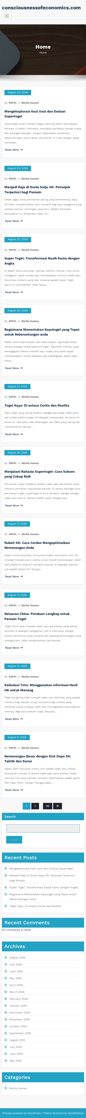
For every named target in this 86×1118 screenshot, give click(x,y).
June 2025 (16, 1053)
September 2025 (20, 1033)
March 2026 (16, 992)
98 (47, 806)
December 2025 (19, 1012)
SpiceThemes (75, 1113)
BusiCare (58, 1113)
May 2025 (15, 1060)
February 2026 (18, 998)
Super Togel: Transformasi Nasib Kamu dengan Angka (43, 887)
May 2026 (15, 978)
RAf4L (13, 102)
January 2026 (18, 1005)
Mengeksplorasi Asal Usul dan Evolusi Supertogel (41, 868)
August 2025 (17, 1040)
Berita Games (30, 102)
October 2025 (18, 1026)
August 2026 (17, 957)
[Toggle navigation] (6, 16)
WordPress (34, 1113)
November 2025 (19, 1019)
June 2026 (16, 971)
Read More (12, 149)
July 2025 (15, 1047)
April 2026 (16, 985)
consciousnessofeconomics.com (41, 7)
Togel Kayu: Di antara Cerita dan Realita (36, 405)
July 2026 (15, 964)
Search (10, 817)
